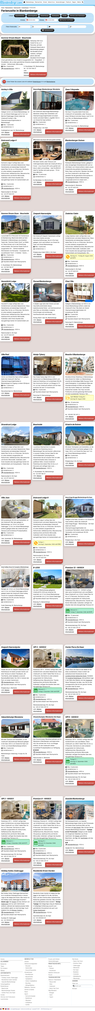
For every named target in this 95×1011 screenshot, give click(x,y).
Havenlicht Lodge (8, 281)
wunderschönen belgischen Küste (75, 676)
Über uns (75, 983)
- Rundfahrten (28, 974)
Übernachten (38, 2)
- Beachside (4, 988)
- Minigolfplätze (29, 985)
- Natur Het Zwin (53, 988)
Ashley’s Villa (7, 89)
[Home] (24, 2)
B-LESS (36, 567)
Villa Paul (5, 354)
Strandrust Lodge (8, 424)
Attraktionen (28, 972)
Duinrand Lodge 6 (41, 498)
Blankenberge (30, 2)
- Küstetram (52, 970)
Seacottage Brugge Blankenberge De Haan (78, 497)
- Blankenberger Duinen (8, 990)
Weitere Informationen (38, 74)
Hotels (65, 15)
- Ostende (75, 974)
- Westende (76, 978)
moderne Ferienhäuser (74, 678)
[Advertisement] (47, 205)
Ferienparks (55, 15)
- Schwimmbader (29, 996)
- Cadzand (51, 986)
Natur (26, 991)
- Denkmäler (28, 968)
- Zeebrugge (76, 965)
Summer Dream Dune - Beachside (15, 213)
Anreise (22, 20)
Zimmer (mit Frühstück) (77, 15)
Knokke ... (20, 910)
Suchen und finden (67, 20)
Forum (50, 974)
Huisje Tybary (39, 354)
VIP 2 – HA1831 (7, 799)
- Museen (27, 966)
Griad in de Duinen (73, 424)
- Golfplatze (28, 1002)
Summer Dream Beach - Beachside (16, 38)
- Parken (51, 968)
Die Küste (75, 959)
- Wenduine (75, 967)
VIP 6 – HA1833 (71, 717)
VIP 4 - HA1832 (39, 647)
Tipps (2, 966)
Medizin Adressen (54, 972)
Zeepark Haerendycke (10, 647)
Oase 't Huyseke (72, 89)
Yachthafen (84, 838)
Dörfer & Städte (29, 989)
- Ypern (50, 997)
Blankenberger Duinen (75, 140)
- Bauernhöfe (28, 976)
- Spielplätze (28, 979)
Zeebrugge (4, 904)
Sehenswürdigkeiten (30, 963)
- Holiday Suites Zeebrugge (9, 977)
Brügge (14, 910)
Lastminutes (4, 999)
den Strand (77, 827)
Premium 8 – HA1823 (42, 799)
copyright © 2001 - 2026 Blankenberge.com (42, 1008)
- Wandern (27, 1000)
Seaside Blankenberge (75, 799)
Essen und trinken (53, 959)
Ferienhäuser (45, 15)
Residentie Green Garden (44, 871)
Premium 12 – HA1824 (74, 567)
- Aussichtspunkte (30, 970)
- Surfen (27, 1004)
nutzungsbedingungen (15, 1008)
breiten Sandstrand (39, 910)
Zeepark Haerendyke (42, 213)
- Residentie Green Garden (9, 979)
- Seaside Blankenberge (8, 982)
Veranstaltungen (60, 2)
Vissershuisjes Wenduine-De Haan (47, 717)
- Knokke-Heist (77, 963)
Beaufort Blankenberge (75, 354)
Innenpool (89, 680)
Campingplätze (32, 15)
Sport (26, 994)
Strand (45, 2)
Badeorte (3, 964)
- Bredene (75, 972)
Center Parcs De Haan (74, 647)
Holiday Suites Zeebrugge (12, 871)
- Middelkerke (76, 976)
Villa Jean (5, 498)
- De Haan (75, 970)
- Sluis (50, 984)
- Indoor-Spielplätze (30, 981)
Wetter (79, 2)
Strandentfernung (8, 68)
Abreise (41, 20)
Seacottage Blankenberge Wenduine (46, 89)
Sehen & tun (51, 2)
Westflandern (52, 990)
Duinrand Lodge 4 (9, 140)
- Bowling (27, 983)
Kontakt (74, 988)
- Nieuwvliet (52, 982)
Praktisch (68, 2)
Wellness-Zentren (29, 987)
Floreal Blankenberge (42, 281)
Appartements (19, 15)
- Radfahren (28, 998)
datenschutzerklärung (26, 1008)
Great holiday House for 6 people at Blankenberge (15, 567)
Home (2, 959)
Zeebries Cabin (71, 213)
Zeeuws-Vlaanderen (54, 979)
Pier (76, 838)
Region (74, 2)
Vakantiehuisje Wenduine (12, 717)
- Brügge (51, 992)
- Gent (50, 995)
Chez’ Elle (69, 281)
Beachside (37, 424)
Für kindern (4, 968)
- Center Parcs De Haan (8, 992)
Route (50, 966)
